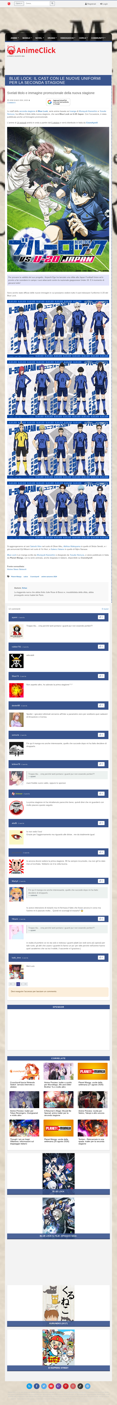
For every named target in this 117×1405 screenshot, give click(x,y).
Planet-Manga (16, 576)
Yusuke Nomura (77, 555)
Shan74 (15, 676)
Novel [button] (38, 38)
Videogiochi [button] (67, 38)
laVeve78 (16, 764)
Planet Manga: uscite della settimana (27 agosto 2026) (90, 1083)
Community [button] (97, 38)
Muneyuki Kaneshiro (88, 111)
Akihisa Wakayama (71, 546)
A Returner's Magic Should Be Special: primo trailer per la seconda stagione (57, 1113)
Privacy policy (84, 1401)
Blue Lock (43, 111)
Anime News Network (16, 569)
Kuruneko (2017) (58, 1323)
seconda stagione (27, 111)
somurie (15, 735)
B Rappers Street (58, 1368)
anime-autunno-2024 (49, 576)
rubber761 (16, 647)
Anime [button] (14, 38)
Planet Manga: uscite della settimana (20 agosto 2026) (56, 1140)
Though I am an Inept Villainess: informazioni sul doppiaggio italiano (22, 1141)
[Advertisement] (58, 66)
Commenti (11, 103)
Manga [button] (26, 38)
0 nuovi (105, 609)
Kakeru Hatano (57, 549)
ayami (14, 617)
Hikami (15, 919)
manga (73, 111)
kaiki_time (16, 958)
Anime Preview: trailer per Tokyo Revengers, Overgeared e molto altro (24, 1113)
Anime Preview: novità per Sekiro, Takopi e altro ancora (91, 1112)
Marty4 (15, 881)
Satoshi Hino (36, 546)
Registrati (91, 4)
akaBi (14, 823)
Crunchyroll (92, 122)
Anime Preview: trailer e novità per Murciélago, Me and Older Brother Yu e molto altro (58, 1084)
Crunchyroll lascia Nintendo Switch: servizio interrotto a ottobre (22, 1084)
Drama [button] (51, 38)
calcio (26, 576)
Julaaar (18, 793)
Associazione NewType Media (75, 1392)
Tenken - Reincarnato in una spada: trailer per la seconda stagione (91, 1141)
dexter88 (16, 705)
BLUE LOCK (58, 1191)
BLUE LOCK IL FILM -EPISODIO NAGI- (58, 1236)
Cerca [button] (82, 38)
